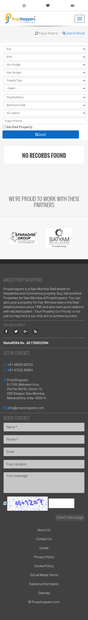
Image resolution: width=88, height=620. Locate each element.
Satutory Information (44, 584)
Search (42, 134)
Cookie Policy (44, 566)
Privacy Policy (44, 557)
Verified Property (19, 127)
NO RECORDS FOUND (44, 155)
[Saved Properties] (48, 6)
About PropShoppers (22, 279)
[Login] (72, 6)
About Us (44, 530)
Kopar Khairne (48, 33)
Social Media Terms (44, 575)
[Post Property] (24, 6)
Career (44, 548)
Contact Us (44, 539)
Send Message (69, 517)
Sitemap (44, 593)
